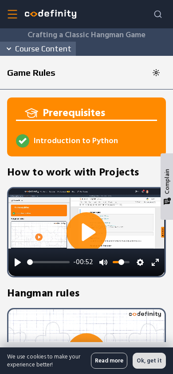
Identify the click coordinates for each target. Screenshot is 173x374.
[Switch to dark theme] (156, 72)
